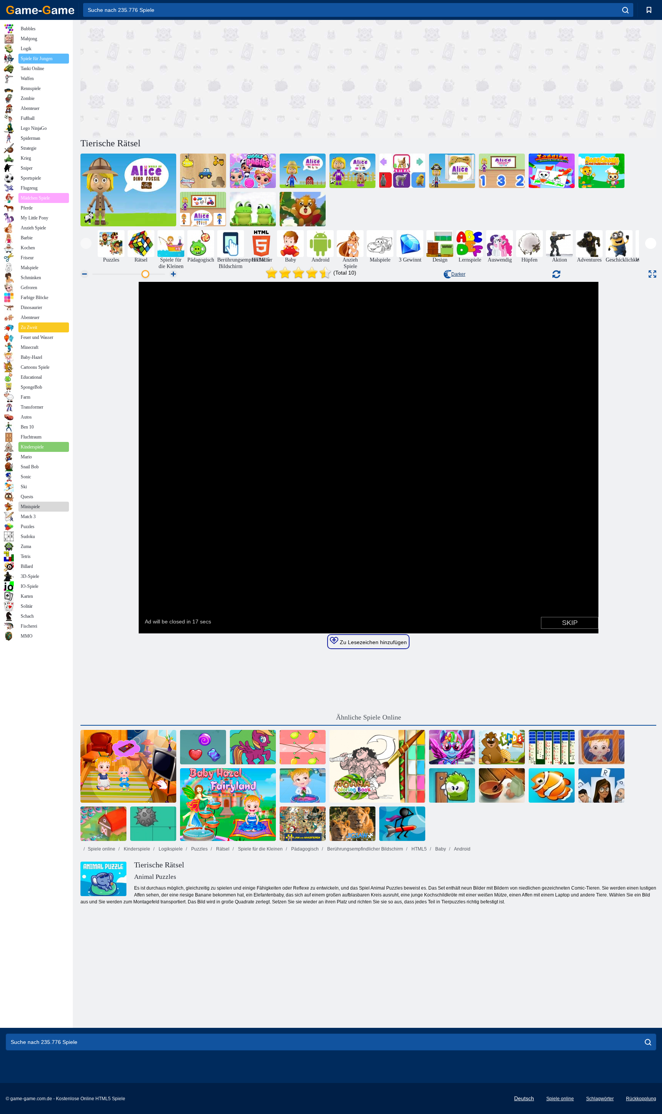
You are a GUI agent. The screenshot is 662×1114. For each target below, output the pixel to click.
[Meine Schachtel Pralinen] (452, 785)
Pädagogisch (304, 849)
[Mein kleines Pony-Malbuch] (253, 747)
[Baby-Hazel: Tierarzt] (303, 785)
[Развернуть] (652, 274)
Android (461, 849)
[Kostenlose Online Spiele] (40, 10)
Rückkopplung (641, 1098)
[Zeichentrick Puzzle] (153, 823)
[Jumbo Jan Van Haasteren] (303, 823)
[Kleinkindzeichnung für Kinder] (552, 171)
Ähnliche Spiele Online (368, 717)
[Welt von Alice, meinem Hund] (352, 171)
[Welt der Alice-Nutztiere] (303, 171)
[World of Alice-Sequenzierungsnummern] (502, 171)
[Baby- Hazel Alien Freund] (128, 766)
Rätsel (222, 849)
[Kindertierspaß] (502, 747)
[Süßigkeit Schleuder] (203, 747)
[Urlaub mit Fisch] (552, 785)
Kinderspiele (136, 849)
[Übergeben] (601, 785)
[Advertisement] (224, 77)
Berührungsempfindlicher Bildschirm (364, 849)
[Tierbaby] (402, 171)
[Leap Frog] (253, 209)
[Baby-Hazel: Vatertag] (601, 747)
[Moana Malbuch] (377, 766)
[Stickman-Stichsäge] (402, 823)
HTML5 (418, 849)
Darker (458, 274)
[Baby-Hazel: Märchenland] (228, 804)
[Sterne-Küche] (502, 785)
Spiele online (101, 849)
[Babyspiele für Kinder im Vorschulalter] (601, 171)
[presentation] (86, 243)
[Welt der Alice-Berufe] (203, 209)
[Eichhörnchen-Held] (303, 209)
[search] (625, 10)
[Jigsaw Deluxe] (352, 823)
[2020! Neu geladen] (103, 823)
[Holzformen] (203, 171)
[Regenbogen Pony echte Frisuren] (452, 747)
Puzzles (199, 849)
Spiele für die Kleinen (260, 849)
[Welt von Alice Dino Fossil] (128, 190)
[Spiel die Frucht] (303, 747)
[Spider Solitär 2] (552, 747)
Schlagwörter (600, 1098)
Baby (440, 849)
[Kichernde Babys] (253, 171)
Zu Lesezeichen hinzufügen (372, 642)
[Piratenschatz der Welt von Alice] (452, 171)
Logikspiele (170, 849)
